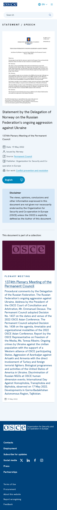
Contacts (8, 442)
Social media (10, 460)
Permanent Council (23, 156)
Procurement (10, 489)
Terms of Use (10, 484)
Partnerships (10, 472)
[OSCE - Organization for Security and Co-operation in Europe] (10, 4)
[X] (21, 460)
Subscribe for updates (15, 454)
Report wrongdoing (12, 499)
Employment (10, 448)
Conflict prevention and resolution (32, 170)
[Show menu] (52, 4)
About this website (12, 494)
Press (7, 466)
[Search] (50, 15)
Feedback (8, 504)
